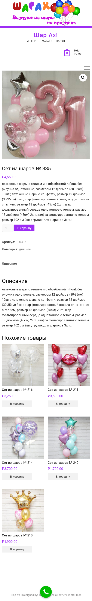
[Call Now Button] (46, 592)
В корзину (24, 228)
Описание (9, 264)
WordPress (75, 594)
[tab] (9, 263)
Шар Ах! (46, 35)
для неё (25, 249)
